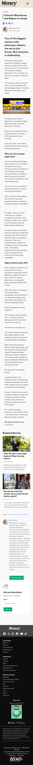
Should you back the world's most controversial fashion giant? (16, 493)
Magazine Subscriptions (16, 703)
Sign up (7, 609)
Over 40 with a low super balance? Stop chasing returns (15, 456)
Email (5, 599)
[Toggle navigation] (27, 4)
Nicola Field (15, 28)
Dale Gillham (9, 461)
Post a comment (16, 578)
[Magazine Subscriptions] (16, 712)
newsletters (9, 425)
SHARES (5, 12)
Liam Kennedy (9, 499)
